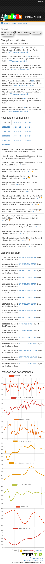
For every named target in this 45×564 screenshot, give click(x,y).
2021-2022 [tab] (17, 127)
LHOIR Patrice (36, 32)
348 (28, 56)
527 (24, 107)
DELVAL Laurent (7, 34)
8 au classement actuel (17, 61)
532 (36, 227)
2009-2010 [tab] (6, 145)
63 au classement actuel (18, 112)
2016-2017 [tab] (28, 131)
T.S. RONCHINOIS (25, 324)
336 (26, 158)
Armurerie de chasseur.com (33, 560)
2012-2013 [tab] (6, 140)
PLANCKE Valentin (22, 32)
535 (32, 81)
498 (23, 98)
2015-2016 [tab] (6, 136)
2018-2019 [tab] (6, 131)
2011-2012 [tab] (17, 140)
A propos (15, 551)
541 (19, 165)
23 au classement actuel (18, 52)
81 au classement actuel (18, 94)
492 (18, 74)
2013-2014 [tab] (28, 136)
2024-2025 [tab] (17, 122)
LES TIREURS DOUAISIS (28, 344)
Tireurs (13, 23)
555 (22, 48)
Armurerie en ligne (36, 558)
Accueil (5, 23)
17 (37, 198)
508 (3, 220)
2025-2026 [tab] (6, 122)
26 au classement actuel (20, 70)
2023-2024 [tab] (28, 122)
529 (23, 240)
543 (26, 191)
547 (26, 90)
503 (33, 211)
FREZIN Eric (22, 23)
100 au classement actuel (24, 85)
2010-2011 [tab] (28, 140)
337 (24, 178)
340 (33, 205)
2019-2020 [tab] (28, 127)
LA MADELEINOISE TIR (27, 257)
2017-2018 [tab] (17, 131)
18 (30, 151)
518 (29, 247)
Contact (39, 550)
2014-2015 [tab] (17, 136)
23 (33, 65)
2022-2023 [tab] (6, 127)
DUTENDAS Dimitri (7, 32)
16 (28, 171)
